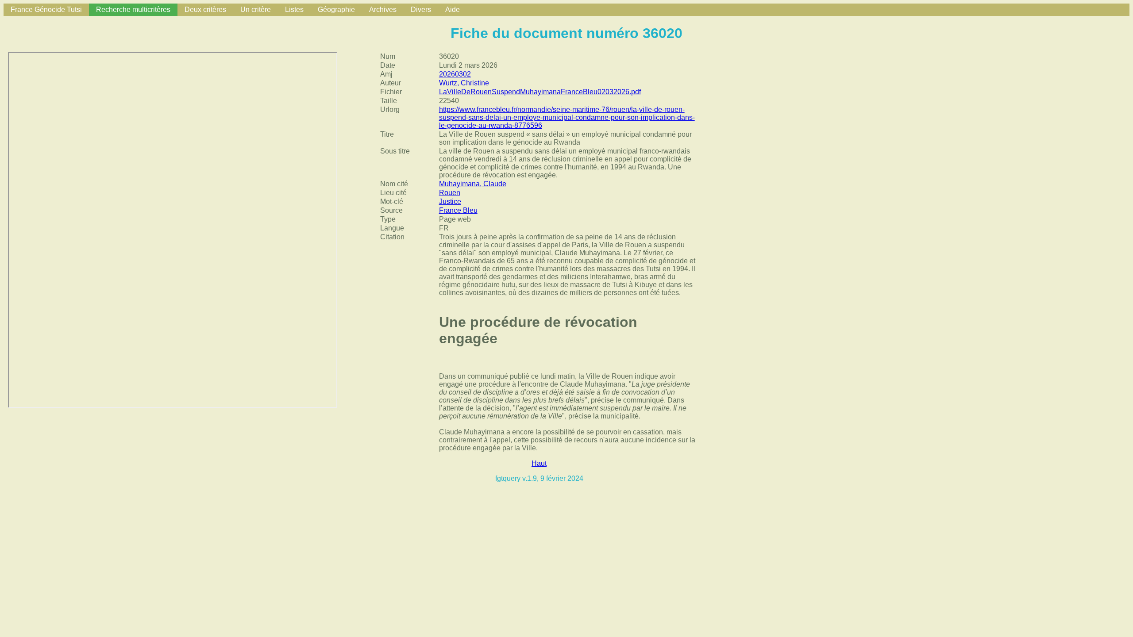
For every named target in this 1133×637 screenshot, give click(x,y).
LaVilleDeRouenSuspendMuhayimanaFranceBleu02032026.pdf (540, 92)
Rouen (449, 192)
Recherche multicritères (133, 9)
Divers (421, 9)
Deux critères (205, 9)
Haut (539, 463)
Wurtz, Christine (464, 83)
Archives (383, 9)
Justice (450, 201)
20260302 (455, 74)
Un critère (255, 9)
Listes (294, 9)
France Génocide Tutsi (46, 9)
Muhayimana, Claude (472, 184)
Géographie (336, 9)
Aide (452, 9)
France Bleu (458, 210)
